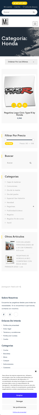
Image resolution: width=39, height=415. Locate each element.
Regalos (10, 214)
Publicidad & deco (14, 210)
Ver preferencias (19, 407)
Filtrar (9, 144)
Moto (5, 357)
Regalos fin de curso (15, 219)
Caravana (6, 367)
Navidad (10, 202)
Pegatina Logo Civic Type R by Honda (19, 113)
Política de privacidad (19, 412)
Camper (6, 361)
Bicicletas (6, 354)
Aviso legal (7, 329)
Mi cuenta (8, 7)
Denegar (19, 401)
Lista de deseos (31, 7)
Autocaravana (8, 364)
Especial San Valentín (16, 198)
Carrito (17, 7)
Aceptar (19, 395)
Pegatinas (11, 206)
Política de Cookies (10, 336)
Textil (9, 223)
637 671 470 (20, 3)
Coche (5, 350)
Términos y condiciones (11, 332)
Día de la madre (13, 190)
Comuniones (12, 186)
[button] (36, 371)
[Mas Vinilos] (5, 22)
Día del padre (12, 194)
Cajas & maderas (14, 182)
